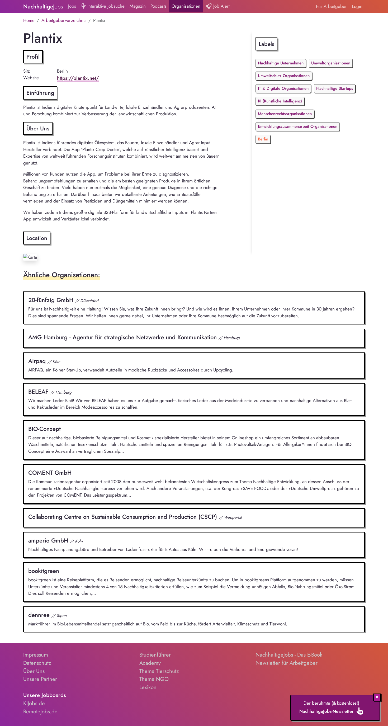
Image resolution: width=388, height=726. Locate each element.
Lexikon (148, 687)
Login (357, 6)
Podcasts (158, 6)
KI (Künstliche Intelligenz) (280, 101)
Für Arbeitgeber (331, 6)
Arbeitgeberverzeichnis (63, 20)
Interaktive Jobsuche (105, 6)
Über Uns (34, 671)
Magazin (138, 6)
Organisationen (186, 6)
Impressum (35, 655)
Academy (150, 663)
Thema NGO (154, 679)
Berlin (263, 139)
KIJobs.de (34, 703)
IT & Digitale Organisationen (283, 88)
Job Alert (221, 6)
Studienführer (155, 655)
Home (29, 20)
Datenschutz (37, 663)
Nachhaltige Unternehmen (281, 63)
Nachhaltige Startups (334, 88)
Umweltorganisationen (330, 63)
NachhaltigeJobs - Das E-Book (288, 655)
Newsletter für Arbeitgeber (286, 663)
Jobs (72, 6)
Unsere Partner (40, 679)
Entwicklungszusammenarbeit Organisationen (297, 126)
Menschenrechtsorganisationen (285, 114)
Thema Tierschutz (159, 671)
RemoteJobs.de (40, 711)
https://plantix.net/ (78, 78)
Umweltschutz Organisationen (284, 76)
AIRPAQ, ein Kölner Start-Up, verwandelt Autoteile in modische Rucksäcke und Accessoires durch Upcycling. (130, 365)
